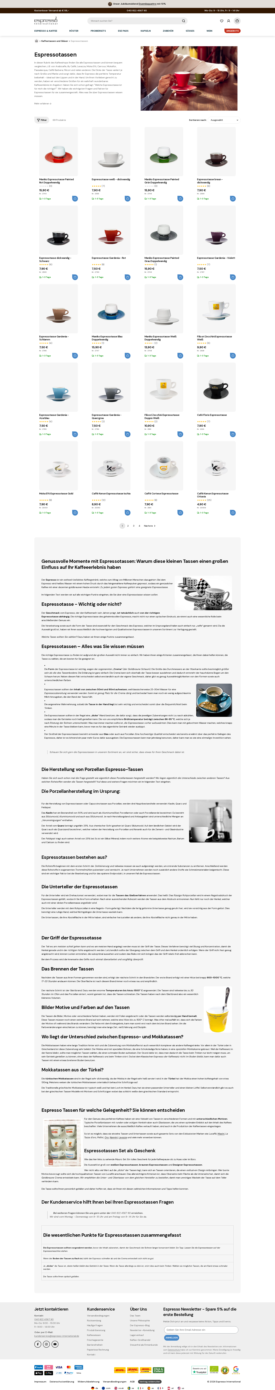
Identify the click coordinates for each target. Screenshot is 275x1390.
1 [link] (122, 525)
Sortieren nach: (198, 120)
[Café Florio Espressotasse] (216, 387)
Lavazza (123, 1137)
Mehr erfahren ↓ (43, 103)
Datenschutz (174, 1349)
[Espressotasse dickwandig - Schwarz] (58, 230)
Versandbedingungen (114, 1381)
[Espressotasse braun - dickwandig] (216, 151)
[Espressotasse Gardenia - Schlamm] (58, 308)
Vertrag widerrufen (150, 1381)
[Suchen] (183, 21)
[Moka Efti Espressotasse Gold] (58, 465)
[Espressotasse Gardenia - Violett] (216, 230)
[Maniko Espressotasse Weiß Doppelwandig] (164, 308)
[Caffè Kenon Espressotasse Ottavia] (216, 465)
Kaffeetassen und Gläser (54, 41)
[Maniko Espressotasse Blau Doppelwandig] (111, 308)
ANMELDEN (172, 1337)
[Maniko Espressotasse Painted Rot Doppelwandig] (58, 151)
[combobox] (137, 20)
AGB (132, 1381)
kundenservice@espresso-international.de (56, 1335)
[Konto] (228, 21)
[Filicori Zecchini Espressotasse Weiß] (216, 308)
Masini (221, 1133)
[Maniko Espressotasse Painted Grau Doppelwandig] (164, 230)
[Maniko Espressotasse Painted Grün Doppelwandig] (164, 151)
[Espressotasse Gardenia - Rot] (111, 230)
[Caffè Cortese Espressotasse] (164, 465)
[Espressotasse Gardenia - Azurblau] (58, 387)
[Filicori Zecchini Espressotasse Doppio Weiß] (164, 387)
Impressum (40, 1381)
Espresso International (228, 1381)
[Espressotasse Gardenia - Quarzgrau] (111, 387)
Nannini (114, 1137)
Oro (107, 1137)
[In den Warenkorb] (75, 199)
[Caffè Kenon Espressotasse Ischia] (111, 465)
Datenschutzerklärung (62, 1381)
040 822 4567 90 (44, 1319)
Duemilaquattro (147, 3)
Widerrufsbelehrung (89, 1381)
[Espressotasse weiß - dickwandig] (111, 151)
